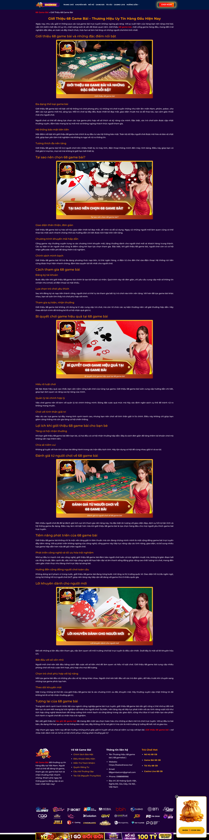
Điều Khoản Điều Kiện (84, 759)
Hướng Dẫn (132, 5)
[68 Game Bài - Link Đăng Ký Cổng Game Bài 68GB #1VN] (48, 5)
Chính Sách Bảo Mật (83, 754)
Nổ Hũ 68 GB (150, 754)
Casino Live (119, 5)
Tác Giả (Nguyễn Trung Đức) (87, 776)
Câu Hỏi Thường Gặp (83, 771)
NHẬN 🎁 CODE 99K (191, 830)
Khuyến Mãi (81, 5)
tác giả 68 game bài (66, 721)
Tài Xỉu (109, 5)
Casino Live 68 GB (153, 771)
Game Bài (100, 5)
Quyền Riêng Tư (81, 767)
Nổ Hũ (91, 5)
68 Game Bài (42, 12)
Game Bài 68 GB (152, 760)
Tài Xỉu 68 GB (151, 766)
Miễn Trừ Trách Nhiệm (84, 763)
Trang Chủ (68, 5)
